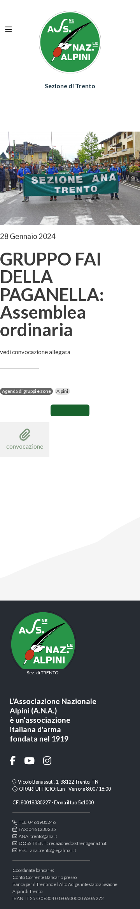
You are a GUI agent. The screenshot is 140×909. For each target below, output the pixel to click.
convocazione (24, 446)
